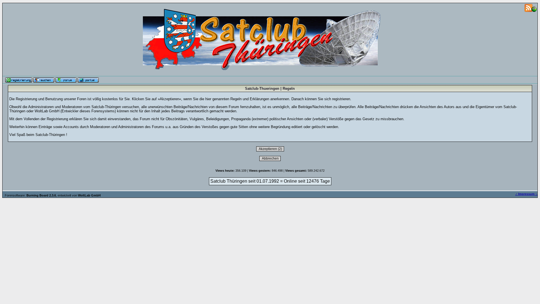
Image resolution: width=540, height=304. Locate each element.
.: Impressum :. (526, 194)
